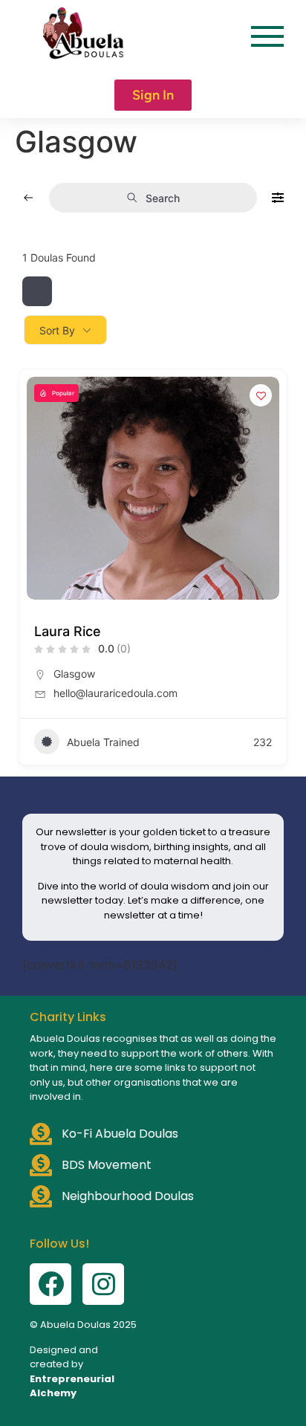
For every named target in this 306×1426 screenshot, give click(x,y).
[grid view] (37, 291)
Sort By (57, 330)
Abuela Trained (103, 742)
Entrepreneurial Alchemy (72, 1386)
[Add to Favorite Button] (261, 395)
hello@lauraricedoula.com (115, 693)
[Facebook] (50, 1284)
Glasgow (74, 673)
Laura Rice (67, 631)
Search (163, 198)
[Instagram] (103, 1284)
